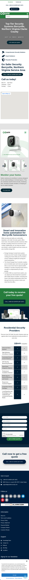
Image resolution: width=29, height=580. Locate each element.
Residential (10, 2)
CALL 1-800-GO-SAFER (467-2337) (14, 5)
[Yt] (15, 496)
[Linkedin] (23, 496)
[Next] (26, 165)
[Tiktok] (19, 496)
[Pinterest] (2, 500)
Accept (14, 575)
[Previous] (3, 165)
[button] (27, 561)
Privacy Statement (18, 578)
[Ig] (7, 496)
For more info (6, 190)
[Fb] (2, 496)
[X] (11, 496)
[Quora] (7, 500)
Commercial (18, 2)
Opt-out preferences (10, 578)
